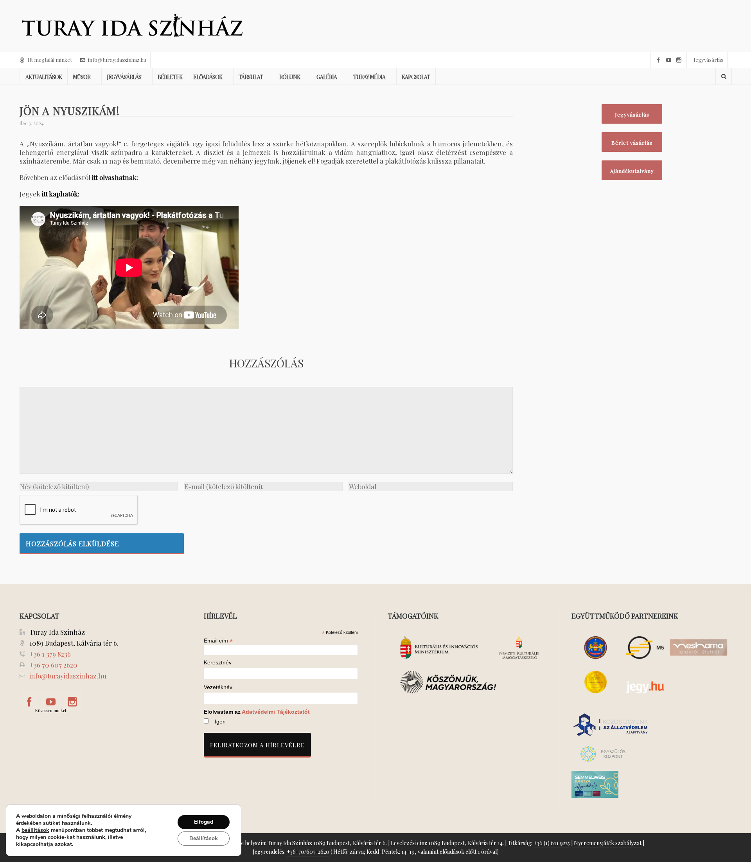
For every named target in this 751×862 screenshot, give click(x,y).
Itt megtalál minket (49, 59)
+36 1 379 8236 (50, 654)
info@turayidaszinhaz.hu (117, 59)
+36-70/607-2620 (308, 851)
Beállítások (203, 838)
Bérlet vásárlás (631, 142)
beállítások (35, 830)
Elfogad (203, 822)
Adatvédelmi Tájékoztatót (276, 712)
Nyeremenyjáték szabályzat (607, 843)
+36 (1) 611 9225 (552, 843)
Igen (220, 721)
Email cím (218, 640)
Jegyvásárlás (708, 59)
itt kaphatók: (60, 193)
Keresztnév (218, 663)
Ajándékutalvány (632, 170)
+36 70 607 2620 (53, 664)
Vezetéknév (218, 687)
